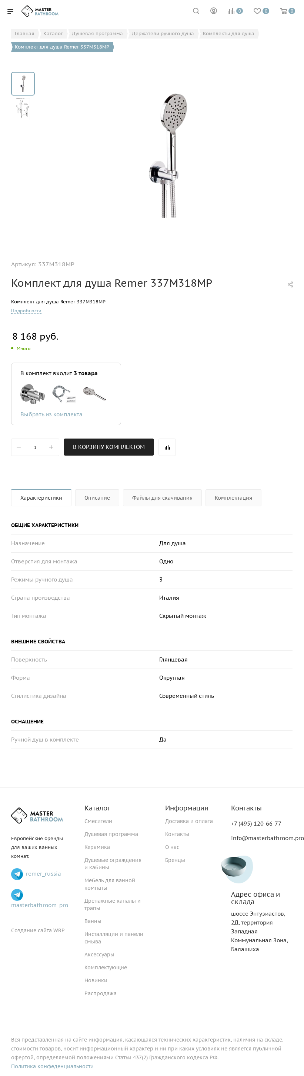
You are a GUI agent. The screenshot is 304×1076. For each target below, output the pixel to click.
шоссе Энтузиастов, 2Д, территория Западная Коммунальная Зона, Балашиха (259, 922)
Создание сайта (31, 930)
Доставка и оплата (189, 821)
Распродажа (100, 993)
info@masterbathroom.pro (267, 838)
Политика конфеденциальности (52, 1066)
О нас (172, 847)
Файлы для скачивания (162, 497)
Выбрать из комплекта (51, 414)
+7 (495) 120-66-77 (256, 823)
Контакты (177, 834)
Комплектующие (105, 967)
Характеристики (41, 497)
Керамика (97, 847)
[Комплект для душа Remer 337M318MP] (168, 155)
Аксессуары (99, 954)
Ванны (92, 921)
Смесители (98, 821)
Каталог (97, 808)
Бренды (175, 860)
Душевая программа (111, 834)
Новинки (95, 980)
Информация (186, 808)
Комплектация (233, 497)
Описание (97, 497)
